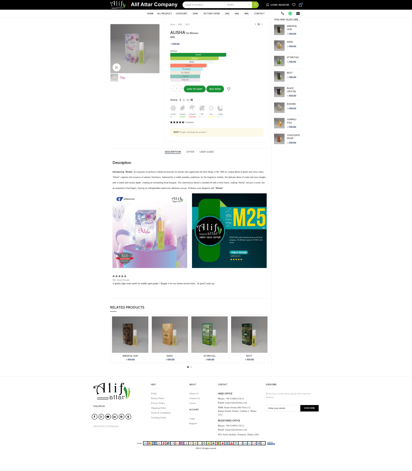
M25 (188, 24)
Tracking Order (158, 417)
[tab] (173, 151)
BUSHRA (291, 103)
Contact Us (194, 398)
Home (173, 24)
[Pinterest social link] (188, 100)
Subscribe (309, 408)
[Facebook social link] (180, 100)
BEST (249, 355)
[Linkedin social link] (192, 100)
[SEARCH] (255, 4)
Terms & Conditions (161, 413)
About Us (193, 393)
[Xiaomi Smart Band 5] (279, 30)
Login (192, 418)
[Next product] (261, 24)
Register (193, 423)
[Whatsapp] (290, 14)
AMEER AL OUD (130, 355)
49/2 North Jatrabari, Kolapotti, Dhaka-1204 (238, 434)
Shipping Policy (158, 408)
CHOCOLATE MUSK (293, 137)
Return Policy (157, 398)
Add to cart (194, 89)
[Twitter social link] (184, 100)
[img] (119, 276)
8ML (180, 24)
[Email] (298, 14)
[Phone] (283, 14)
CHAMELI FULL (291, 121)
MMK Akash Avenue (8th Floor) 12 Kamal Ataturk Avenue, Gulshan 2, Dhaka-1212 (237, 411)
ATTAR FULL (210, 355)
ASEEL (170, 355)
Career (192, 403)
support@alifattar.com (236, 402)
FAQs (153, 393)
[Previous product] (255, 24)
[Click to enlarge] (116, 67)
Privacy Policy (158, 403)
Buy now (215, 89)
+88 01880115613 (234, 398)
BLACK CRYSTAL (291, 90)
